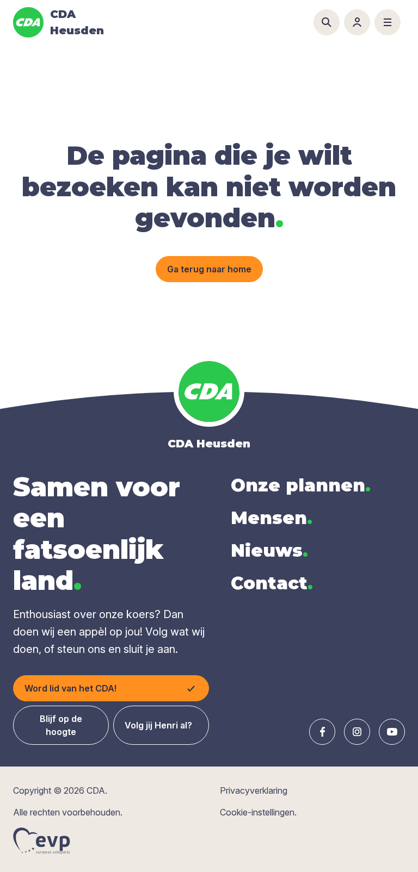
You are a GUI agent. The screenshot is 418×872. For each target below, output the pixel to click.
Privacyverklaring (253, 790)
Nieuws (269, 550)
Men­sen (271, 517)
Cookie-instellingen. (258, 812)
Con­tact (272, 583)
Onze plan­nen (301, 485)
